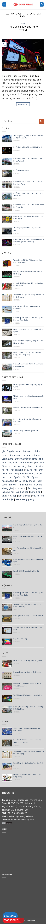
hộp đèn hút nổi (21, 477)
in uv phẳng (29, 481)
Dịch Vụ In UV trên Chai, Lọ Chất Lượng (27, 672)
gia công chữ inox (11, 451)
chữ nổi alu (38, 495)
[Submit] (41, 121)
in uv (18, 481)
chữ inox (26, 451)
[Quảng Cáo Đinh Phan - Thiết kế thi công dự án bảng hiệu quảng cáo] (23, 4)
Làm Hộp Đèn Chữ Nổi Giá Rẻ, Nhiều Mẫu (28, 616)
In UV (23, 23)
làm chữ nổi (8, 492)
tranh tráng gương (24, 499)
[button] (4, 4)
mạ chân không (27, 473)
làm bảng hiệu (34, 488)
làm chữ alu (24, 495)
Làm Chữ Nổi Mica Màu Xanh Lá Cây (26, 571)
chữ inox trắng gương (26, 459)
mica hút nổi (17, 470)
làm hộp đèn (22, 492)
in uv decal (20, 488)
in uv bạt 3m (25, 484)
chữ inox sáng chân (22, 466)
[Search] (42, 4)
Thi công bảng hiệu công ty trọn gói (25, 431)
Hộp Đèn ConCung (20, 639)
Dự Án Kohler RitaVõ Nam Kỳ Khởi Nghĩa (27, 147)
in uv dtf (13, 484)
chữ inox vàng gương (19, 455)
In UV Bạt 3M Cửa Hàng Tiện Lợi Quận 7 (27, 660)
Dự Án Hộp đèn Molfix (21, 170)
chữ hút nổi (31, 470)
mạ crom (13, 473)
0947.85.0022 (11, 920)
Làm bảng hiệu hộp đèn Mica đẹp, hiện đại (28, 408)
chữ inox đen (26, 462)
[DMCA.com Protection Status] (7, 823)
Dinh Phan (30, 921)
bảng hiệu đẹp (9, 495)
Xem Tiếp (23, 104)
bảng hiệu (35, 492)
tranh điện (8, 499)
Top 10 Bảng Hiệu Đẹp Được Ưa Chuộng (27, 695)
